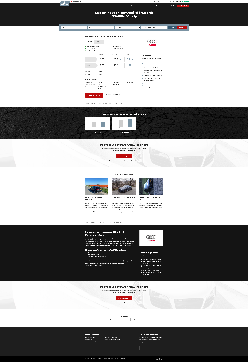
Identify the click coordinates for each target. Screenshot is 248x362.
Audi (122, 319)
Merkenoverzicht (114, 319)
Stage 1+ (99, 41)
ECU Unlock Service (183, 5)
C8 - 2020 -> (134, 319)
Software (145, 5)
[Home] (89, 103)
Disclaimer (122, 358)
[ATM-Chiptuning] (64, 3)
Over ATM (169, 1)
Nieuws (155, 1)
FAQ (173, 1)
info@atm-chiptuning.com (114, 339)
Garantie (167, 5)
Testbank (152, 5)
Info (172, 27)
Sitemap (99, 358)
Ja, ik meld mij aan (146, 347)
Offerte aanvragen (93, 95)
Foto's (164, 1)
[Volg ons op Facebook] (159, 359)
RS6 (127, 319)
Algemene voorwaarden (108, 358)
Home (151, 1)
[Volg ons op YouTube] (157, 359)
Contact (173, 5)
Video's (159, 1)
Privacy (116, 358)
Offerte (181, 27)
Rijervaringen (159, 5)
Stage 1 (90, 41)
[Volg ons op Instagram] (162, 359)
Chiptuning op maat (136, 5)
